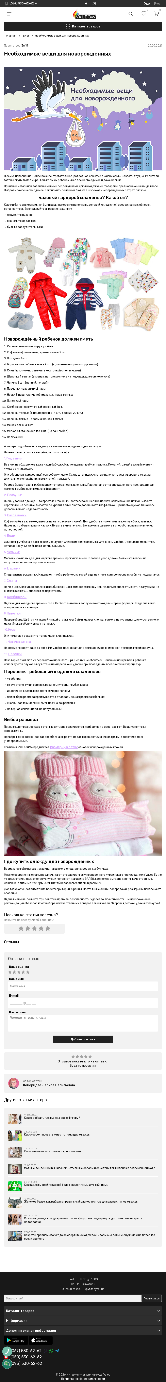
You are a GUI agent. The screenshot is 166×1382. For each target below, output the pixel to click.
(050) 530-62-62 (26, 1357)
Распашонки (17, 515)
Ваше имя (16, 979)
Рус (157, 3)
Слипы (12, 581)
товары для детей (46, 883)
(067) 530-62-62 (26, 1351)
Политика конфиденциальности (83, 1379)
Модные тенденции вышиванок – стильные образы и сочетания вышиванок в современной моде (89, 1168)
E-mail (14, 995)
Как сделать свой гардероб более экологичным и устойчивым (66, 1185)
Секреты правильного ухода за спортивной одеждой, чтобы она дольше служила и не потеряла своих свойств (89, 1236)
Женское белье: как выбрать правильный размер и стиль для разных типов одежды (81, 1201)
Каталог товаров (86, 26)
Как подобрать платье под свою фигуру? (52, 1118)
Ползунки (14, 495)
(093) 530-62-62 (26, 1363)
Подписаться (152, 1298)
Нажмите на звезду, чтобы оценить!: (29, 920)
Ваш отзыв (17, 1012)
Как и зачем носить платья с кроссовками (52, 1151)
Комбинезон (17, 597)
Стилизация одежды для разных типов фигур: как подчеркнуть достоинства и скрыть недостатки (83, 1220)
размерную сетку (64, 747)
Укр (147, 3)
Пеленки (15, 654)
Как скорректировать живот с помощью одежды (57, 1134)
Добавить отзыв (83, 1039)
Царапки (13, 568)
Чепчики (13, 552)
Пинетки (14, 613)
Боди (11, 536)
